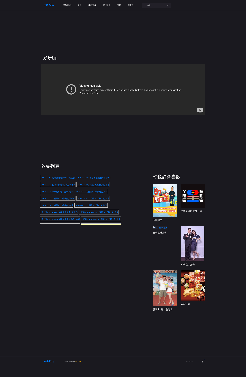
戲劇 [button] (79, 5)
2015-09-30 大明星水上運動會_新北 (57, 205)
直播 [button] (119, 5)
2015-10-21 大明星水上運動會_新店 (91, 191)
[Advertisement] (123, 37)
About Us (189, 361)
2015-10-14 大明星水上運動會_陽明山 (58, 198)
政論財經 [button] (67, 5)
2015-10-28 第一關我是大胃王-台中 (57, 191)
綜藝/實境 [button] (92, 5)
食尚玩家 (185, 304)
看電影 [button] (130, 5)
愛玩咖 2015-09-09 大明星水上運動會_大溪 (99, 212)
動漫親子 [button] (106, 5)
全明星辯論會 (160, 232)
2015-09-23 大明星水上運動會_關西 (91, 205)
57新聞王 (157, 220)
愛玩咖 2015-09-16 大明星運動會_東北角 (60, 212)
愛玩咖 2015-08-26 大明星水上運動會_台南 (101, 219)
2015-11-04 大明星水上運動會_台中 (94, 184)
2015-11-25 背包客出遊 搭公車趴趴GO (94, 177)
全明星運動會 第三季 (191, 210)
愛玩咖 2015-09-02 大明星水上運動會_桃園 (61, 219)
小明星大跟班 (188, 264)
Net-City (78, 362)
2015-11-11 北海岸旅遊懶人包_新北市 (58, 184)
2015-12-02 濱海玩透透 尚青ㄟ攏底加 (58, 177)
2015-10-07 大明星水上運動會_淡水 (94, 198)
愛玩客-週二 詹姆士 (163, 309)
